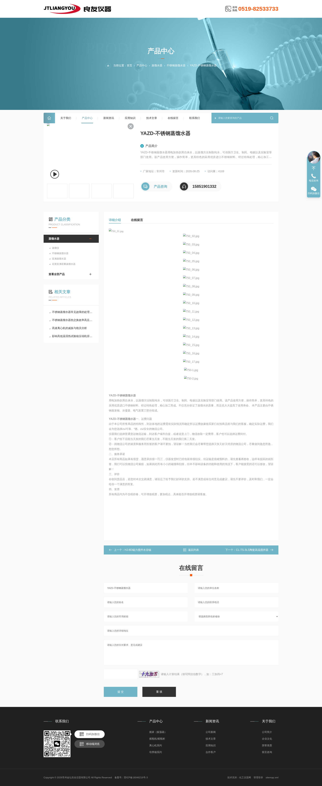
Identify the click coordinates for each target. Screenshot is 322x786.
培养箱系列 (155, 752)
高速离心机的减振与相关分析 (69, 328)
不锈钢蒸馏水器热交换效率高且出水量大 (73, 320)
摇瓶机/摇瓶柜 (157, 738)
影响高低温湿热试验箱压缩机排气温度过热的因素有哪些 (73, 336)
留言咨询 (267, 752)
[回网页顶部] (313, 168)
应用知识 (130, 118)
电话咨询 (313, 180)
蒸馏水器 (157, 65)
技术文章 (151, 118)
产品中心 (87, 118)
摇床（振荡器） (158, 732)
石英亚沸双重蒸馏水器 (63, 264)
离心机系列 (155, 745)
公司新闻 (211, 732)
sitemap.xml (272, 777)
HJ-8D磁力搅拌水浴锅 (138, 549)
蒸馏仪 (55, 248)
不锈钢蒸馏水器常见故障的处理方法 (73, 312)
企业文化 (267, 738)
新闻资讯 (108, 118)
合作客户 (211, 752)
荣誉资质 (267, 745)
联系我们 (194, 118)
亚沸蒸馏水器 (59, 258)
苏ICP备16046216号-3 (136, 777)
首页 (49, 118)
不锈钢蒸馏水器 (176, 65)
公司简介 (267, 732)
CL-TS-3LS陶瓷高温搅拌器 (252, 549)
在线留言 (173, 118)
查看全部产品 (57, 274)
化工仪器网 (245, 777)
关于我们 (65, 118)
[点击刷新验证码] (149, 674)
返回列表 (193, 549)
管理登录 (258, 777)
